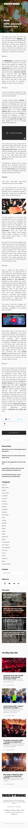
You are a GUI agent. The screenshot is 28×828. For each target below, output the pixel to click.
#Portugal (5, 536)
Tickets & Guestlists (17, 812)
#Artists (4, 484)
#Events (4, 501)
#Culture (4, 498)
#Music (4, 528)
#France (4, 506)
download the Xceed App (17, 409)
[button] (2, 4)
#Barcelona (5, 487)
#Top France (5, 545)
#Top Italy (5, 550)
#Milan (4, 525)
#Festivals (5, 504)
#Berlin (4, 490)
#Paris (3, 534)
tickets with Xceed (19, 403)
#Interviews (5, 514)
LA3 (25, 38)
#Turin (4, 555)
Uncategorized (6, 564)
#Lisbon (4, 520)
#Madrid (4, 523)
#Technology (6, 542)
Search (24, 440)
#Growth (4, 512)
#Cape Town (5, 493)
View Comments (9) (14, 432)
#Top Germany (6, 547)
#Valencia (5, 558)
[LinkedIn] (18, 583)
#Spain (3, 539)
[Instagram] (5, 583)
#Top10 (4, 553)
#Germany (5, 509)
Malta (3, 561)
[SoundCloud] (14, 583)
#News (3, 531)
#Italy (3, 517)
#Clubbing (6, 20)
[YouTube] (9, 583)
